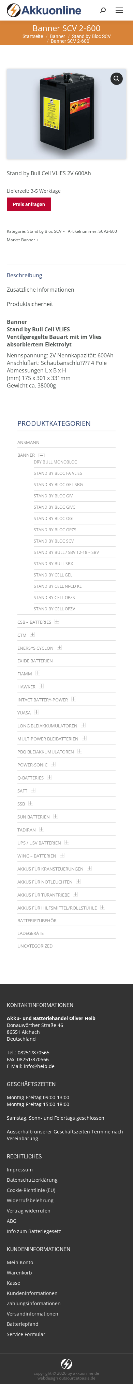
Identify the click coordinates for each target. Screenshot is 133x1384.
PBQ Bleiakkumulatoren (45, 752)
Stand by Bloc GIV (53, 496)
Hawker (26, 687)
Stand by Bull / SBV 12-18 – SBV (66, 552)
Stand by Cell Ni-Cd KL (58, 586)
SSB (21, 804)
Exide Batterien (35, 661)
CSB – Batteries (34, 622)
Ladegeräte (30, 933)
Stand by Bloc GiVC (54, 507)
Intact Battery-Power (42, 700)
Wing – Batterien (36, 856)
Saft (22, 791)
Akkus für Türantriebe (43, 895)
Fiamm (24, 674)
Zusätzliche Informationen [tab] (40, 289)
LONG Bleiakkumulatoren (47, 726)
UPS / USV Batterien (39, 843)
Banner (28, 240)
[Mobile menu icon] (119, 10)
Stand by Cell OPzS (54, 597)
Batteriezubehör (37, 920)
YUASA (24, 713)
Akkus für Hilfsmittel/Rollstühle (57, 908)
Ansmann (28, 442)
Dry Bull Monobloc (55, 462)
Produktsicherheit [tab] (30, 304)
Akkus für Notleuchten (45, 882)
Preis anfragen (29, 204)
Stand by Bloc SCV (44, 231)
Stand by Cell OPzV (54, 609)
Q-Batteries (30, 778)
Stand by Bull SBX (53, 564)
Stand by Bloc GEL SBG (58, 484)
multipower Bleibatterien (47, 739)
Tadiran (26, 830)
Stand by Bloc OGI (53, 518)
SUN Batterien (33, 817)
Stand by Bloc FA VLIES (58, 473)
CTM (22, 635)
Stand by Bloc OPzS (55, 530)
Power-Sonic (32, 765)
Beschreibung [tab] (24, 275)
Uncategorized (35, 946)
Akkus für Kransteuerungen (50, 869)
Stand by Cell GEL (53, 575)
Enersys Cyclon (35, 648)
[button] (116, 79)
